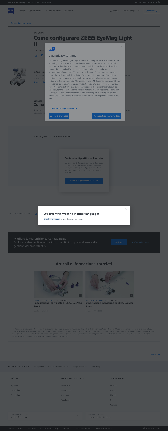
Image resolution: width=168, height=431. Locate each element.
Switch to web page (52, 219)
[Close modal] (126, 209)
